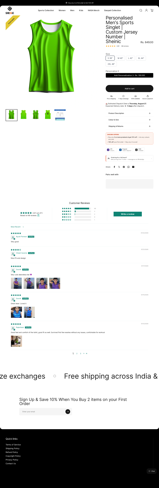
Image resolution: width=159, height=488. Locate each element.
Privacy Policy (12, 460)
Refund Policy (12, 452)
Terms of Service (13, 444)
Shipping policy (37, 484)
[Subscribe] (67, 411)
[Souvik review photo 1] (16, 283)
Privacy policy (18, 484)
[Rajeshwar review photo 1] (16, 341)
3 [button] (80, 354)
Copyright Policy (13, 456)
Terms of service (27, 484)
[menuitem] (11, 115)
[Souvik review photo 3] (42, 283)
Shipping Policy (12, 448)
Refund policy (9, 484)
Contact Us (11, 463)
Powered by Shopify (26, 481)
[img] (16, 233)
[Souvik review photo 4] (54, 283)
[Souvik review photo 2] (29, 283)
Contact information (48, 484)
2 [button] (76, 354)
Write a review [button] (127, 214)
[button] (66, 208)
